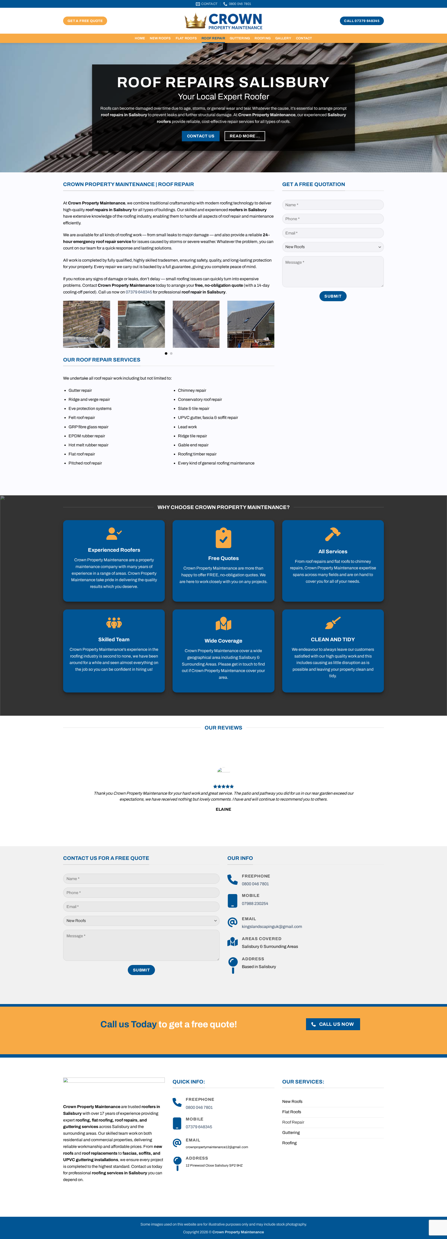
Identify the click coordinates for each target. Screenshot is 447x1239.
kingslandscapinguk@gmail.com (272, 926)
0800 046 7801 (255, 884)
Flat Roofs (186, 38)
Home (140, 38)
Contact (304, 38)
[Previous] (62, 327)
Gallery (283, 38)
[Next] (275, 327)
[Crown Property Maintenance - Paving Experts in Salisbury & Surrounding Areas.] (223, 20)
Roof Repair (213, 38)
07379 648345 (139, 292)
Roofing (263, 38)
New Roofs (160, 38)
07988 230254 (255, 903)
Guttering (240, 38)
